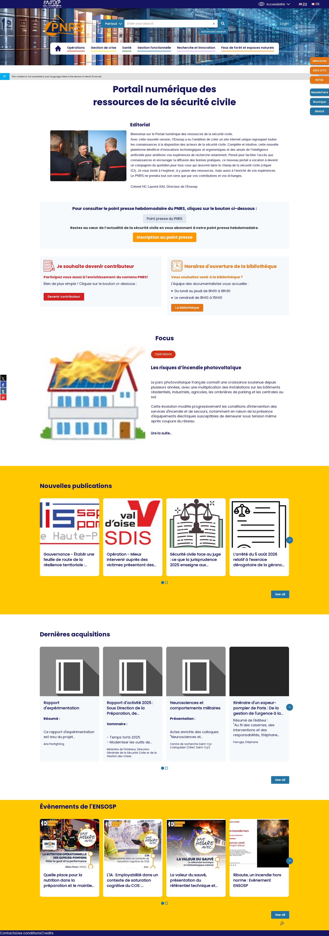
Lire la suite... (161, 433)
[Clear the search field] (214, 23)
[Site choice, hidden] (286, 3)
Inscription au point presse (164, 237)
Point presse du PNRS (164, 218)
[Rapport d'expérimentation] (69, 704)
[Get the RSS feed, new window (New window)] (282, 923)
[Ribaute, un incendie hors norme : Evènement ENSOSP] (259, 858)
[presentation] (289, 540)
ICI (133, 170)
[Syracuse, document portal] (64, 25)
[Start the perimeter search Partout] (223, 23)
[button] (162, 582)
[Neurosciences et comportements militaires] (196, 704)
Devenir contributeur (64, 296)
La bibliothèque (187, 307)
